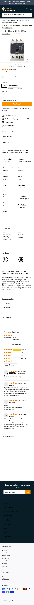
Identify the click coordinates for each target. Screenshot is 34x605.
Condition (5, 82)
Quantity (4, 91)
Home (3, 20)
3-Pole (29, 161)
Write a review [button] (17, 339)
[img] (13, 371)
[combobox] (17, 15)
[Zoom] (27, 59)
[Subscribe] (28, 492)
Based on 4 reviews (10, 337)
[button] (6, 69)
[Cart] (27, 9)
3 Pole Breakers (11, 20)
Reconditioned (14, 86)
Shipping (4, 100)
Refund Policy (5, 558)
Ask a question (6, 317)
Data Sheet (7, 307)
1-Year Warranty (7, 136)
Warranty (4, 563)
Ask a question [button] (17, 344)
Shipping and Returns (9, 132)
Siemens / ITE (6, 34)
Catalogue (7, 303)
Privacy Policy (5, 561)
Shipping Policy (6, 555)
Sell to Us (4, 566)
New (4, 85)
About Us (4, 550)
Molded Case (22, 161)
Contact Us (5, 553)
